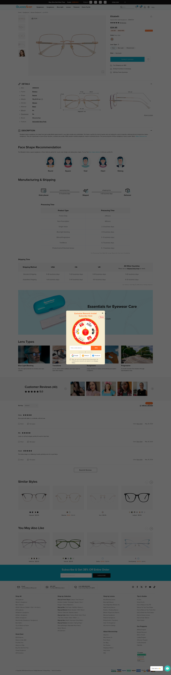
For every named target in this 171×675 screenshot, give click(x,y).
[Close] (102, 313)
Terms (102, 317)
